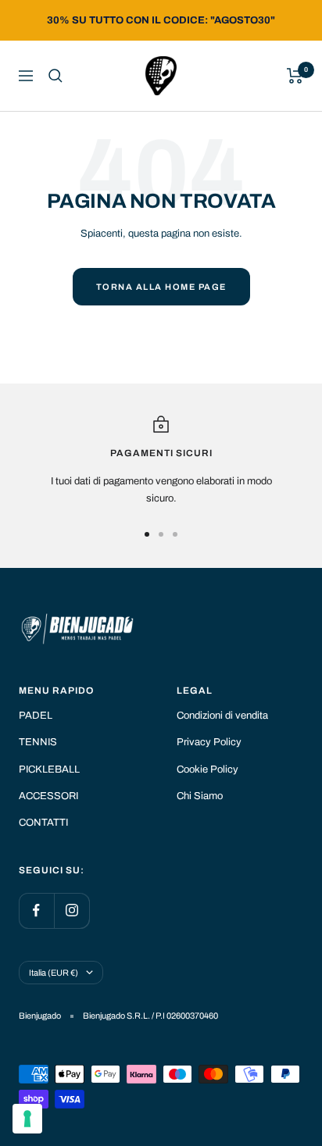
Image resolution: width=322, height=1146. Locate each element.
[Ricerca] (55, 76)
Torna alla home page (161, 286)
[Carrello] (295, 76)
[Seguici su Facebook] (36, 910)
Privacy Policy (209, 742)
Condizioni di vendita (222, 715)
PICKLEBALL (49, 769)
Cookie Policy (207, 769)
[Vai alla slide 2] (161, 534)
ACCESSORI (48, 796)
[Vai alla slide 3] (175, 534)
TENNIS (38, 742)
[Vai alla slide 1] (147, 534)
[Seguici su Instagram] (71, 910)
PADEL (35, 715)
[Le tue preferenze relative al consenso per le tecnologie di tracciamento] (27, 1119)
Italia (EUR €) (53, 972)
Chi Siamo (200, 796)
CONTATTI (43, 822)
